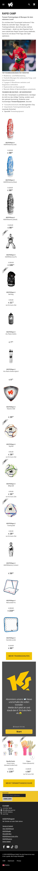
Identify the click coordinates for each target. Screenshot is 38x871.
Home (17, 4)
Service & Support (8, 826)
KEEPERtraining (7, 839)
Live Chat (5, 814)
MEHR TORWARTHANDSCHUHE (19, 783)
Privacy (19, 861)
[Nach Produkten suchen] (29, 4)
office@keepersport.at (9, 810)
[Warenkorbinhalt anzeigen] (34, 4)
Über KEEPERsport (8, 829)
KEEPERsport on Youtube (8, 846)
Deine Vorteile (7, 841)
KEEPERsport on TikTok (12, 846)
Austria (7, 865)
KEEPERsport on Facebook (4, 846)
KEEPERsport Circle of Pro (10, 836)
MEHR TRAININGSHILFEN (19, 656)
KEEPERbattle (7, 831)
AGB (4, 861)
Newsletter (6, 793)
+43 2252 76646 (7, 808)
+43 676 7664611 (8, 812)
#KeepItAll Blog (7, 834)
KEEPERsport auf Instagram (16, 846)
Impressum (11, 861)
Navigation (3, 4)
